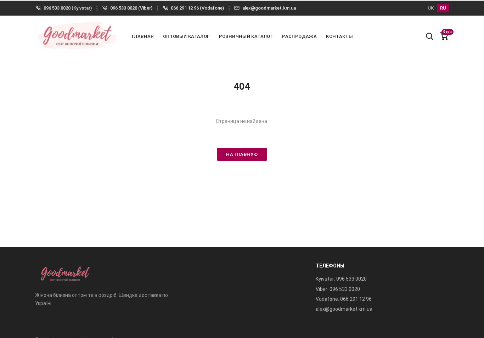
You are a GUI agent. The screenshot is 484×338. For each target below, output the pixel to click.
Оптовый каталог (186, 36)
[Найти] (429, 36)
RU (443, 8)
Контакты (339, 36)
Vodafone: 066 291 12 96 (344, 299)
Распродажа (299, 36)
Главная (143, 36)
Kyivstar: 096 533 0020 (341, 279)
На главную (242, 154)
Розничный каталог (246, 36)
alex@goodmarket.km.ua (344, 309)
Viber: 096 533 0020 (338, 289)
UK (431, 8)
